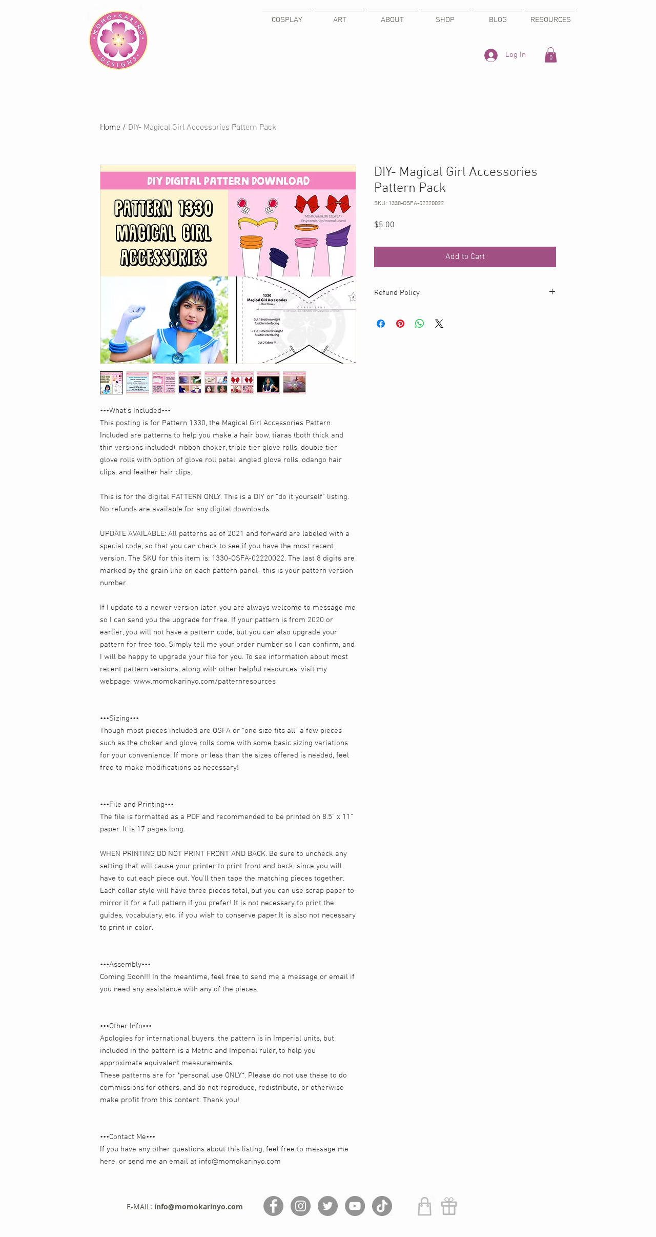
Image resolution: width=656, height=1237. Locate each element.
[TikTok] (382, 1206)
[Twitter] (328, 1206)
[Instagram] (301, 1206)
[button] (550, 55)
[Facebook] (273, 1206)
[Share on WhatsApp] (420, 323)
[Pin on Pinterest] (400, 323)
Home (110, 128)
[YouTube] (355, 1206)
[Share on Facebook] (381, 323)
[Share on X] (439, 323)
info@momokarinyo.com (198, 1206)
